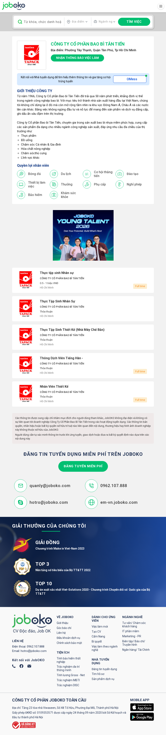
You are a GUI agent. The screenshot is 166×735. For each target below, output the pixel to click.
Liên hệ (61, 632)
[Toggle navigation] (161, 6)
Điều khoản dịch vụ (68, 637)
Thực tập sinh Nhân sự (83, 280)
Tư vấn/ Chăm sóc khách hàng (134, 624)
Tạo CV (96, 631)
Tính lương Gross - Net (71, 675)
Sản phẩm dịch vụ (103, 679)
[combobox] (77, 21)
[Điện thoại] (14, 667)
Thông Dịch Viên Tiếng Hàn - (83, 365)
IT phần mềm (130, 631)
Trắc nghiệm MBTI (68, 680)
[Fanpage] (21, 667)
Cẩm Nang (98, 636)
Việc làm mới (100, 626)
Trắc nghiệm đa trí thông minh (68, 668)
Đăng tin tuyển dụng (104, 669)
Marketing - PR (131, 636)
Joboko (13, 6)
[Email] (29, 666)
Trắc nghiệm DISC (68, 685)
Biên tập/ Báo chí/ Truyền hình (133, 643)
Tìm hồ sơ (98, 674)
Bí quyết (97, 641)
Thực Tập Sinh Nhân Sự (83, 308)
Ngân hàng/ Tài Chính (136, 649)
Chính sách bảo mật (69, 642)
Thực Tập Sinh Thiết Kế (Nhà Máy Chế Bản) (83, 337)
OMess (132, 79)
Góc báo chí (64, 628)
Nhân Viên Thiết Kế (83, 394)
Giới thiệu (62, 623)
